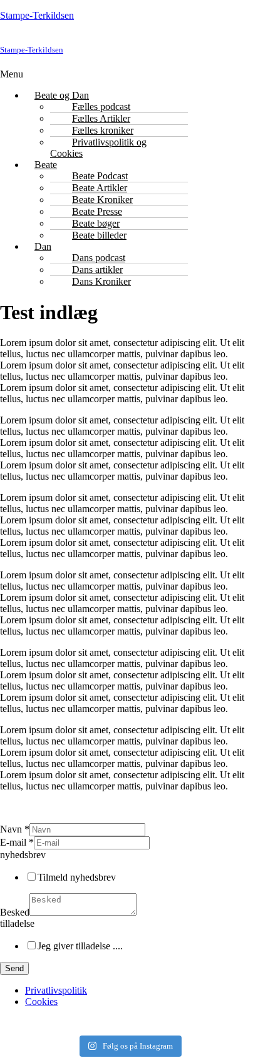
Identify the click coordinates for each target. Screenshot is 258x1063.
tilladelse (17, 923)
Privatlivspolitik (56, 990)
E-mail (17, 842)
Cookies (41, 1001)
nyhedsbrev (23, 854)
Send (14, 968)
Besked (14, 912)
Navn (14, 829)
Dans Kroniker (101, 281)
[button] (48, 74)
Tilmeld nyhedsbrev (77, 877)
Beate (45, 164)
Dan (42, 246)
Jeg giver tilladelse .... (80, 946)
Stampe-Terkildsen (37, 15)
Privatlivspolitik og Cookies (98, 148)
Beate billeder (99, 235)
